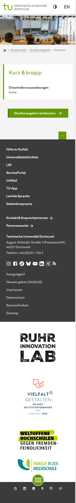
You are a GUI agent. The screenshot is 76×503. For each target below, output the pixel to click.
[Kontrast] (55, 7)
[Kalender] (24, 488)
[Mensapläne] (33, 488)
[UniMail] (60, 488)
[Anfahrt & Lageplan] (42, 488)
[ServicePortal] (51, 488)
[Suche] (15, 488)
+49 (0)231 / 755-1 (30, 253)
